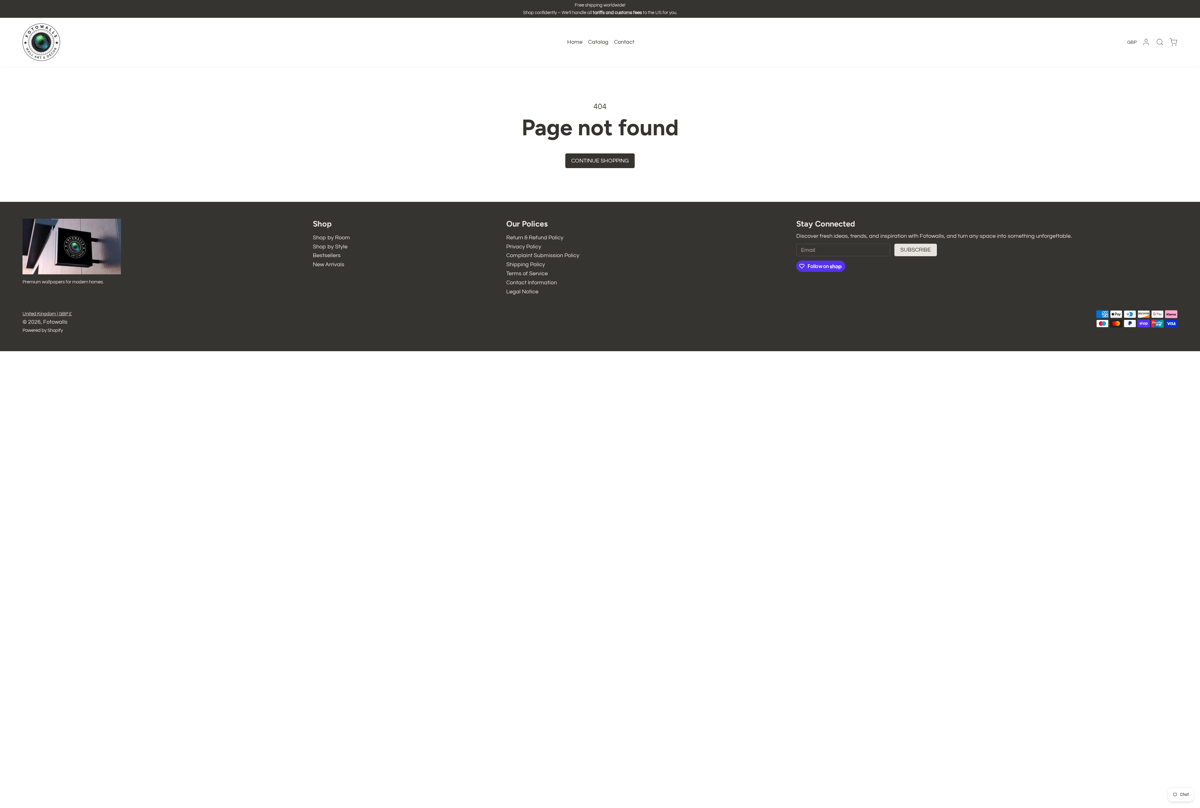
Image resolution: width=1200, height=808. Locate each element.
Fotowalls (55, 322)
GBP (1132, 42)
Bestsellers (327, 255)
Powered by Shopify (42, 330)
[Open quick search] (1160, 42)
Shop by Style (330, 247)
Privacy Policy (523, 247)
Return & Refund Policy (534, 238)
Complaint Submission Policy (542, 255)
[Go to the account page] (1146, 42)
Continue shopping (600, 161)
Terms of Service (527, 274)
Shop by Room (331, 238)
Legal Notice (522, 292)
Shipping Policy (525, 264)
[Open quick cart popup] (1173, 42)
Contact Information (531, 283)
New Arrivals (328, 264)
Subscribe (915, 250)
